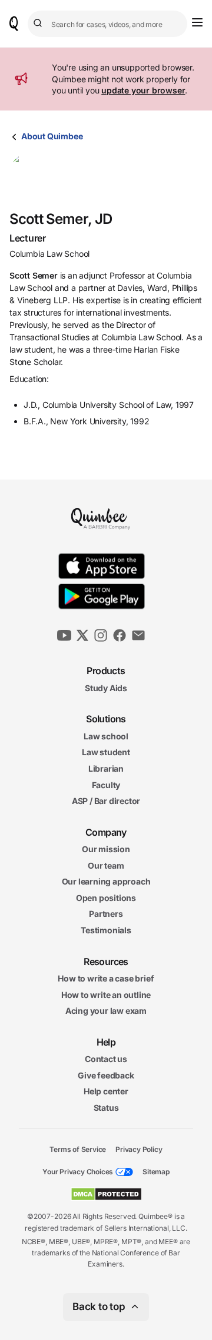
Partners (105, 914)
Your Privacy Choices (77, 1171)
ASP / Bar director (106, 801)
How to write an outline (106, 994)
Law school (106, 736)
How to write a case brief (106, 978)
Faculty (106, 784)
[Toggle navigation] (197, 22)
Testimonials (106, 930)
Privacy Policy (138, 1148)
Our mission (106, 849)
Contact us (106, 1059)
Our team (106, 865)
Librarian (106, 768)
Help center (106, 1091)
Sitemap (156, 1171)
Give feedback (106, 1075)
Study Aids (106, 687)
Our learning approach (106, 881)
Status (106, 1108)
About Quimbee (51, 136)
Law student (106, 752)
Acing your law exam (106, 1011)
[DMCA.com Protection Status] (106, 1194)
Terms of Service (77, 1148)
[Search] (39, 23)
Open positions (106, 898)
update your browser (143, 90)
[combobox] (107, 24)
